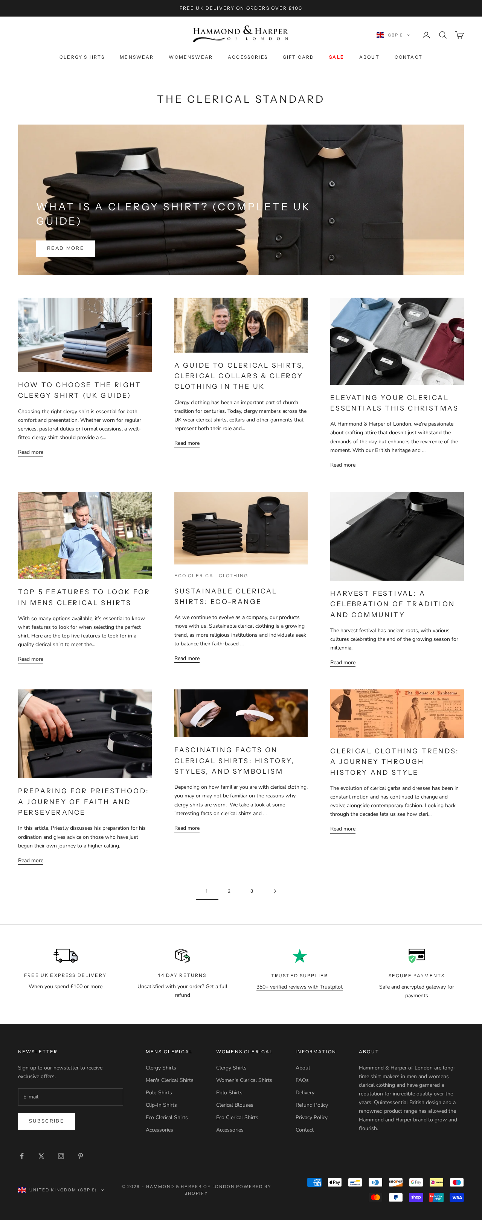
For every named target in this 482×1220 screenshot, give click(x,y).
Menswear (137, 57)
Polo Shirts (159, 1092)
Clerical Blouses (234, 1105)
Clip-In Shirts (161, 1105)
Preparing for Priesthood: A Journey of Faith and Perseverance (83, 801)
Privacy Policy (312, 1117)
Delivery (305, 1092)
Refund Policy (312, 1105)
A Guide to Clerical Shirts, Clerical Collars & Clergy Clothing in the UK (239, 376)
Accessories (248, 57)
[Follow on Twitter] (41, 1156)
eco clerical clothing (211, 575)
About (369, 57)
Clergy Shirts (82, 57)
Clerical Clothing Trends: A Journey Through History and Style (394, 761)
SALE (336, 57)
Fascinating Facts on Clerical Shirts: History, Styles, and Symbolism (234, 760)
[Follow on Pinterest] (80, 1156)
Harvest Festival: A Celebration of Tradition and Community (392, 604)
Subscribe (46, 1121)
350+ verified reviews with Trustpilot (299, 986)
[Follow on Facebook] (22, 1156)
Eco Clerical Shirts (167, 1117)
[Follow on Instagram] (61, 1156)
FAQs (302, 1080)
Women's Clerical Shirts (244, 1080)
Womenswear (191, 57)
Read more (65, 248)
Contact (409, 57)
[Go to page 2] (275, 891)
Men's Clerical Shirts (170, 1080)
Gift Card (298, 57)
